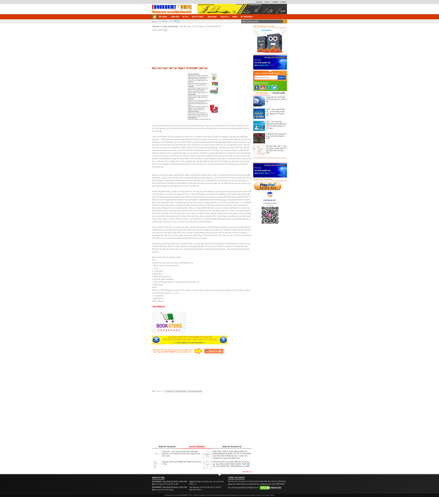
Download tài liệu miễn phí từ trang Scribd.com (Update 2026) (276, 136)
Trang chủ (156, 26)
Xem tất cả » (247, 472)
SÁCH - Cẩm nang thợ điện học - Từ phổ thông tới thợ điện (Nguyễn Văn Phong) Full (275, 112)
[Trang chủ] (154, 16)
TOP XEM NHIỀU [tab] (262, 93)
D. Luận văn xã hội (180, 391)
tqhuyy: (192, 481)
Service (267, 2)
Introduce (259, 2)
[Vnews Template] (172, 9)
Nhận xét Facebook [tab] (167, 447)
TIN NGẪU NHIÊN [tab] (278, 93)
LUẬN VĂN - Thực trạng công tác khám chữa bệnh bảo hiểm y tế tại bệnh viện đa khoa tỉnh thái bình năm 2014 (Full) (181, 453)
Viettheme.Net (210, 495)
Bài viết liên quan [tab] (197, 447)
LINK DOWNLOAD (158, 307)
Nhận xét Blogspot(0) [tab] (231, 447)
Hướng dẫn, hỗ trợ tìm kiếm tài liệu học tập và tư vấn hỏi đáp (276, 99)
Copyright (275, 2)
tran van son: (194, 487)
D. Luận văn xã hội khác (169, 26)
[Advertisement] (202, 48)
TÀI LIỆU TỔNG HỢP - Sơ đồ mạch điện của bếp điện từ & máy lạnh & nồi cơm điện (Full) (276, 149)
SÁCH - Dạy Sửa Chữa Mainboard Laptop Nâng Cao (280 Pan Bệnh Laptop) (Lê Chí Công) (276, 125)
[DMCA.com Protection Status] (270, 487)
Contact (283, 2)
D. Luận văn (169, 391)
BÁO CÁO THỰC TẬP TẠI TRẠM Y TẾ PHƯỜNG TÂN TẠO (180, 68)
